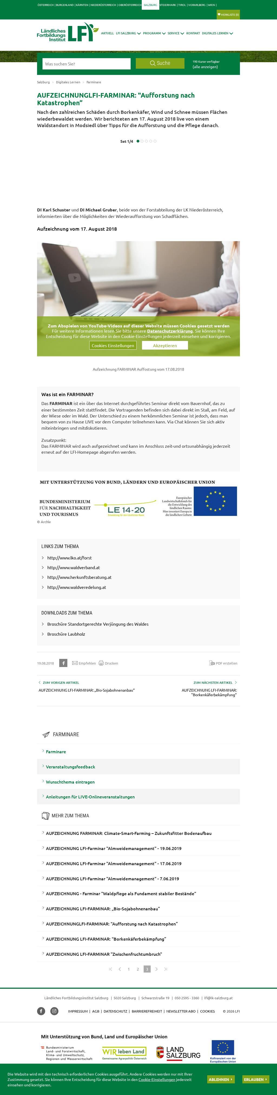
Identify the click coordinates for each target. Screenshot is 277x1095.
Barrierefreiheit (147, 1011)
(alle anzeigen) (205, 66)
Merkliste (230, 14)
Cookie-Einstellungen (156, 1079)
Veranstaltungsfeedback (70, 766)
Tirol (182, 5)
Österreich (46, 5)
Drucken (111, 663)
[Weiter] (156, 969)
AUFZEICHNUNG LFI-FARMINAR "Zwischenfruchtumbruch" (104, 954)
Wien (211, 5)
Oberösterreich (129, 5)
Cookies (207, 1011)
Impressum (78, 1011)
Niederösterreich (103, 5)
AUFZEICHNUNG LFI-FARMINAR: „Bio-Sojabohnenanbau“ (103, 908)
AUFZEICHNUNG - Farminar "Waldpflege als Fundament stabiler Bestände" (121, 893)
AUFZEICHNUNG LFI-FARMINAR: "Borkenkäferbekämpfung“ (106, 939)
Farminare (56, 751)
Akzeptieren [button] (165, 345)
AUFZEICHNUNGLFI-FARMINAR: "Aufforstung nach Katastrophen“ (112, 924)
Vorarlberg (197, 5)
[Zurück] (119, 969)
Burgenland (65, 5)
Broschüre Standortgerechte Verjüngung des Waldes (98, 623)
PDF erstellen (226, 663)
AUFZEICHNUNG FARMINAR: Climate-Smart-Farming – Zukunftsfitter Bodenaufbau (129, 833)
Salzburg (150, 5)
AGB (95, 1011)
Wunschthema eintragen (70, 782)
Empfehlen (87, 663)
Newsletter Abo (181, 1011)
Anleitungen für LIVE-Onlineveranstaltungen (90, 796)
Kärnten (82, 5)
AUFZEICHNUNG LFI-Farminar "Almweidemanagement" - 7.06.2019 (112, 878)
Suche (163, 63)
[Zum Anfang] (110, 969)
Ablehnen (219, 1079)
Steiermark (168, 5)
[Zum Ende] (165, 969)
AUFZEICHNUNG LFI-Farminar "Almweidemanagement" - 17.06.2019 (114, 863)
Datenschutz (115, 1011)
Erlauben (254, 1079)
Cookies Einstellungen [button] (113, 345)
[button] (128, 33)
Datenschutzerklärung (170, 331)
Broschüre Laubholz (66, 633)
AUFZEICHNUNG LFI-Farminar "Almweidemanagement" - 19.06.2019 (114, 848)
